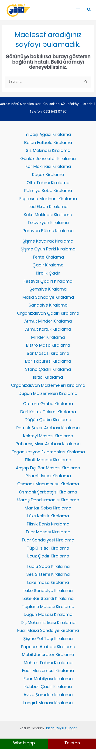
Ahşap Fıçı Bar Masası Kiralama (48, 468)
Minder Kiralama (48, 337)
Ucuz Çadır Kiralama (48, 556)
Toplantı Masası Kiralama (48, 606)
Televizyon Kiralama (48, 222)
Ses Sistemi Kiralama (48, 574)
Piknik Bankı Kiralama (48, 524)
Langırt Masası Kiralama (48, 703)
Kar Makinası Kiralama (48, 166)
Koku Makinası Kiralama (48, 215)
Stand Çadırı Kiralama (48, 369)
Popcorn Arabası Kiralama (48, 647)
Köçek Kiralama (48, 174)
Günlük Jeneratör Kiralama (48, 158)
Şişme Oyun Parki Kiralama (48, 249)
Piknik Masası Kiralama (48, 460)
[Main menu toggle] (77, 10)
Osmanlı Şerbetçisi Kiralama (48, 492)
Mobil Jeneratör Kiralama (48, 654)
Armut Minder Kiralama (48, 321)
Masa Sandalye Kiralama (48, 297)
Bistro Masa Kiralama (48, 345)
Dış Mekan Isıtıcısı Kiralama (48, 622)
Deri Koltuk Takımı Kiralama (48, 412)
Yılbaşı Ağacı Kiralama (48, 134)
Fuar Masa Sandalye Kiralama (48, 630)
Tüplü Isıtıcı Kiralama (48, 548)
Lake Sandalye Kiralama (48, 590)
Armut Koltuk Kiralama (48, 329)
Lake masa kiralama (48, 582)
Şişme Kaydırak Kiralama (48, 241)
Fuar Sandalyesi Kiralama (48, 540)
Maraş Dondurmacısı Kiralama (48, 500)
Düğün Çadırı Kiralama (48, 420)
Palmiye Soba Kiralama (48, 190)
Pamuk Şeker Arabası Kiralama (48, 428)
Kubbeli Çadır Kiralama (48, 686)
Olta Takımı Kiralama (48, 183)
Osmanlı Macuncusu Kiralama (48, 484)
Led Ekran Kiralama (48, 206)
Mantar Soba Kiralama (48, 508)
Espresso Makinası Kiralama (48, 199)
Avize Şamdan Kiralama (48, 695)
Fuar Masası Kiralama (48, 532)
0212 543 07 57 (55, 111)
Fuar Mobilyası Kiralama (48, 679)
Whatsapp (24, 743)
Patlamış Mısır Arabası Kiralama (48, 444)
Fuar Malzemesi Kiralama (48, 670)
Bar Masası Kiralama (48, 353)
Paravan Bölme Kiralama (48, 231)
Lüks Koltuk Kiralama (48, 516)
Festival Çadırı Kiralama (48, 281)
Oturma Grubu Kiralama (48, 404)
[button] (89, 10)
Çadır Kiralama (48, 265)
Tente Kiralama (48, 257)
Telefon (72, 743)
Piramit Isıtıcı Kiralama (48, 476)
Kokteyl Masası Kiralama (48, 436)
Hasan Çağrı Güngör (61, 728)
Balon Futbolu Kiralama (48, 142)
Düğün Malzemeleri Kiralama (48, 393)
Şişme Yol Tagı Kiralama (48, 638)
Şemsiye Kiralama (48, 289)
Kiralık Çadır (48, 273)
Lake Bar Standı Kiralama (48, 598)
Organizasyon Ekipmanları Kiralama (48, 452)
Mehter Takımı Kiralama (48, 663)
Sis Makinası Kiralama (48, 150)
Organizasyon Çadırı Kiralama (48, 313)
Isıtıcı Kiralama (48, 377)
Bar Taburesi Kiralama (48, 361)
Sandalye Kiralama (48, 305)
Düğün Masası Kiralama (48, 614)
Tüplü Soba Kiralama (48, 566)
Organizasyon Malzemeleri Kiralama (48, 385)
